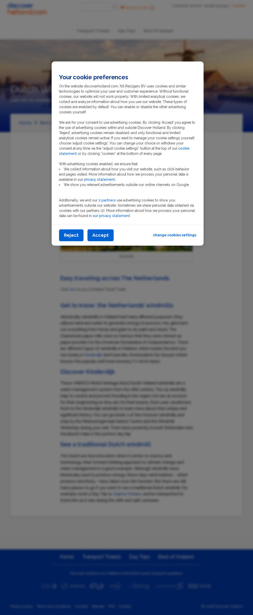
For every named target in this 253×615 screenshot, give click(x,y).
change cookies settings (174, 235)
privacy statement (99, 179)
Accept (100, 235)
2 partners (107, 200)
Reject (71, 235)
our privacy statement (111, 216)
